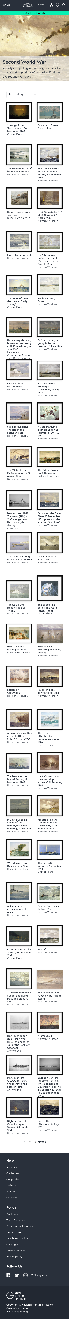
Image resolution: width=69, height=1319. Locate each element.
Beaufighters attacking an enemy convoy (49, 649)
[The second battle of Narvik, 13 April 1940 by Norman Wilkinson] (19, 154)
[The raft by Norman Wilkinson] (50, 935)
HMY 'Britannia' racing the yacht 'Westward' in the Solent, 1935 (48, 259)
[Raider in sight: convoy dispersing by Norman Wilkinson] (50, 676)
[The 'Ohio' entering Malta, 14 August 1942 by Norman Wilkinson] (19, 542)
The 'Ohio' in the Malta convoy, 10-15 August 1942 (19, 473)
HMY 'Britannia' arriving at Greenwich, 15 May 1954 (48, 388)
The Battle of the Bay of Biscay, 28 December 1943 (17, 779)
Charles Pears (14, 134)
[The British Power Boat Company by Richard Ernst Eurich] (50, 457)
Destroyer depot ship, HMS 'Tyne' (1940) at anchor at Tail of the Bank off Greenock (18, 1041)
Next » (42, 1142)
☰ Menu (5, 5)
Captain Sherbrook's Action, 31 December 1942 (19, 952)
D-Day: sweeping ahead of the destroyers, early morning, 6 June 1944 (19, 824)
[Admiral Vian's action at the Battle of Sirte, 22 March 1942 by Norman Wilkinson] (19, 719)
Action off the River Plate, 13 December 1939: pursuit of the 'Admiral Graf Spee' (49, 518)
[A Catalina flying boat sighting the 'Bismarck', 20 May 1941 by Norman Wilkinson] (50, 413)
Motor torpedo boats (19, 255)
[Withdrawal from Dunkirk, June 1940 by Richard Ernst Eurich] (19, 849)
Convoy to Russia (48, 125)
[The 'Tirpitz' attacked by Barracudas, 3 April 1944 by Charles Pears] (50, 719)
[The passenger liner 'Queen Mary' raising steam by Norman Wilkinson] (50, 979)
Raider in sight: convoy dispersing (48, 691)
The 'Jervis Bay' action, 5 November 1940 (49, 865)
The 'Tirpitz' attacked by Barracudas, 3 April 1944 (49, 738)
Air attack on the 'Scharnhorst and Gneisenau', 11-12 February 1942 (48, 824)
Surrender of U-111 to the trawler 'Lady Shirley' (19, 301)
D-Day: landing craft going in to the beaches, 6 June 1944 (50, 343)
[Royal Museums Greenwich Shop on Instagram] (25, 1276)
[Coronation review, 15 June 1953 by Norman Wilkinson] (50, 893)
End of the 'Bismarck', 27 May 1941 (48, 1124)
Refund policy (14, 1256)
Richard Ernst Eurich (18, 217)
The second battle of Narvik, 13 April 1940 (19, 170)
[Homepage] (33, 5)
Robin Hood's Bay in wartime (19, 213)
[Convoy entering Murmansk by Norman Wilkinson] (50, 542)
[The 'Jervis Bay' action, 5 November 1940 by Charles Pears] (50, 850)
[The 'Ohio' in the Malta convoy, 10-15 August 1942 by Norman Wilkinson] (19, 456)
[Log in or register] (51, 5)
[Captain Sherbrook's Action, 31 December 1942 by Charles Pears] (19, 936)
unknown (12, 528)
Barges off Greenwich (13, 691)
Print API (11, 1312)
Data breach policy (17, 1238)
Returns (10, 1191)
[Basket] (63, 5)
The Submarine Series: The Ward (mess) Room (47, 607)
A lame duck (45, 1035)
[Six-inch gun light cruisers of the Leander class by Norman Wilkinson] (19, 413)
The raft (42, 949)
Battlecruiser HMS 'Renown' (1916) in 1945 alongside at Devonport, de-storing (17, 519)
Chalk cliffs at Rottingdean (15, 385)
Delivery (11, 1185)
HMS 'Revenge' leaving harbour (16, 648)
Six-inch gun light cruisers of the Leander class (17, 429)
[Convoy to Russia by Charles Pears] (50, 112)
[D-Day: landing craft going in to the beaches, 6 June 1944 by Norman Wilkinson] (50, 327)
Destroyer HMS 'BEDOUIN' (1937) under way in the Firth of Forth (17, 1082)
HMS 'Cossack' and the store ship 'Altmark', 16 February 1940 (50, 781)
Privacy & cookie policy (19, 1226)
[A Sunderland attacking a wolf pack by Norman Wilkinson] (19, 892)
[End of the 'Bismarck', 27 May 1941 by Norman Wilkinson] (50, 1107)
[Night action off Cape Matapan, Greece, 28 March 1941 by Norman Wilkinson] (19, 1107)
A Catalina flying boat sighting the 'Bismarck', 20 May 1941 (48, 431)
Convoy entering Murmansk (48, 558)
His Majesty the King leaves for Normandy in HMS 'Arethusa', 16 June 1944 (19, 345)
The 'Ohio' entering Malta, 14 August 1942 (19, 558)
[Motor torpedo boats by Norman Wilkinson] (19, 241)
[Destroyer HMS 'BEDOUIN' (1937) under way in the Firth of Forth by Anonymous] (19, 1065)
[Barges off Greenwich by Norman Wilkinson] (19, 676)
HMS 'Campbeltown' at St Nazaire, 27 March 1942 (50, 214)
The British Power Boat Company (48, 472)
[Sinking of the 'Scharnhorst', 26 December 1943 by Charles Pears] (19, 112)
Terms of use (13, 1232)
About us (11, 1167)
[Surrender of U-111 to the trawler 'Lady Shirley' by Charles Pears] (19, 285)
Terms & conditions (17, 1220)
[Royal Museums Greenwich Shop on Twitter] (17, 1276)
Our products (14, 1179)
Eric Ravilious (45, 613)
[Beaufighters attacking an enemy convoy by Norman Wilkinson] (50, 634)
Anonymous (14, 1050)
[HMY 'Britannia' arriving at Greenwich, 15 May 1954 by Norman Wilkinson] (50, 370)
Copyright (12, 1244)
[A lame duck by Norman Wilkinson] (50, 1022)
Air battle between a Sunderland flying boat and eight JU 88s (19, 997)
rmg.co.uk (43, 1275)
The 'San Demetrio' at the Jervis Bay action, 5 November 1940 (49, 173)
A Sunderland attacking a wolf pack (17, 909)
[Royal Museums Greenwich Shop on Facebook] (8, 1276)
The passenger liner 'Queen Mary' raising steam (50, 995)
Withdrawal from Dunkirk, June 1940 (17, 864)
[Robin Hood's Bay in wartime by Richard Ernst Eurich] (19, 198)
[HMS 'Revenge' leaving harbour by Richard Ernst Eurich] (19, 633)
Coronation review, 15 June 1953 (49, 907)
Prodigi (24, 1312)
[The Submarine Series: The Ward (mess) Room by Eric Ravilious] (50, 588)
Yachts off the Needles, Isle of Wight (16, 607)
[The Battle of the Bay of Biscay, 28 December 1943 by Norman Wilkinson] (19, 763)
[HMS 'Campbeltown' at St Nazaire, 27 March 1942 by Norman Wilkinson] (50, 198)
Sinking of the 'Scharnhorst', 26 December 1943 (17, 128)
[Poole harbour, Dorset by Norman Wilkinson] (50, 284)
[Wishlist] (57, 5)
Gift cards (11, 1198)
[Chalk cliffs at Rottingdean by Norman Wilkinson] (19, 370)
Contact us (12, 1173)
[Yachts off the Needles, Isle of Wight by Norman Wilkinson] (19, 591)
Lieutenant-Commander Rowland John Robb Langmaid (19, 355)
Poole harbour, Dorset (46, 300)
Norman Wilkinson (17, 174)
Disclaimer (12, 1214)
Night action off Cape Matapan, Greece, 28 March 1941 (17, 1126)
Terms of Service (15, 1250)
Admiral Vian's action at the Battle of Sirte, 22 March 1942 (19, 736)
